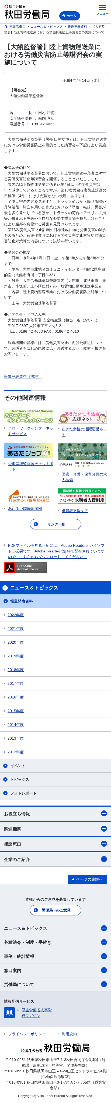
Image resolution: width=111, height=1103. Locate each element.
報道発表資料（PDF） (23, 376)
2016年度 (16, 697)
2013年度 (16, 738)
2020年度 (16, 642)
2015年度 (16, 711)
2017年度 (16, 683)
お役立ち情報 (17, 813)
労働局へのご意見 (56, 910)
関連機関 (12, 829)
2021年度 (16, 628)
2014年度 (16, 724)
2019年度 (16, 656)
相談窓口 (12, 844)
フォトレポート (23, 793)
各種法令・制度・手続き (27, 942)
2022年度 (16, 615)
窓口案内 (12, 970)
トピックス (19, 779)
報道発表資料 (21, 601)
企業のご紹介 (17, 859)
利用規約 (69, 1034)
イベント (17, 766)
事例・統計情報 (19, 956)
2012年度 (16, 752)
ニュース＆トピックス (25, 928)
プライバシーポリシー (27, 1034)
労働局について (19, 984)
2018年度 (16, 670)
